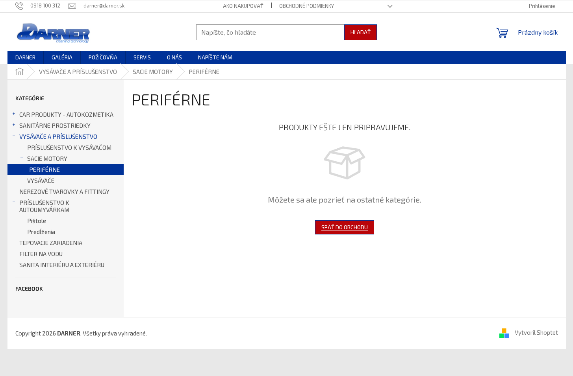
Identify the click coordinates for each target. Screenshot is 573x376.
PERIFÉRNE (44, 169)
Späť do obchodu (344, 227)
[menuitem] (25, 57)
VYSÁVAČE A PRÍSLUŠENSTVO (58, 136)
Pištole (36, 220)
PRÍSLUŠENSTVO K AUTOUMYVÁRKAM (44, 206)
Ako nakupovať (243, 6)
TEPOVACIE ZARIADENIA (50, 242)
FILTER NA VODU (41, 253)
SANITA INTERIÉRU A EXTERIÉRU (61, 264)
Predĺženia (41, 231)
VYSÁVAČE (40, 180)
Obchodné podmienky (306, 6)
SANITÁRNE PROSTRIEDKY (55, 125)
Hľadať (360, 32)
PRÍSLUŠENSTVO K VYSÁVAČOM (69, 147)
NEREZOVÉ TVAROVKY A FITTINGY (64, 191)
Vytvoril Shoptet (536, 332)
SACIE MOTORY (47, 158)
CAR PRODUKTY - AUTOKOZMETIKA (66, 114)
